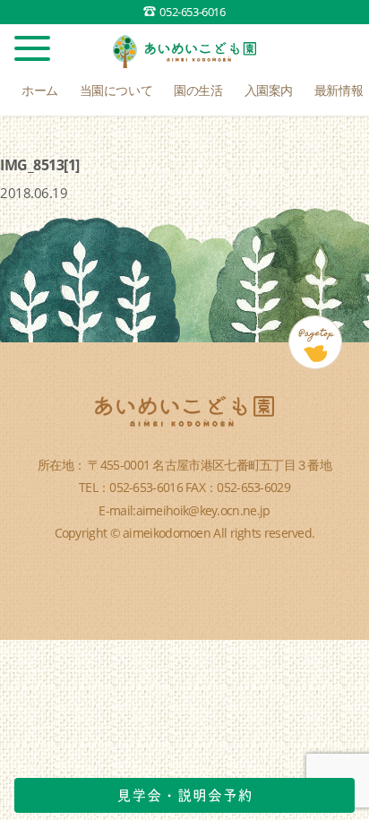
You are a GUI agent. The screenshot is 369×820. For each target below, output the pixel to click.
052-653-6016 (192, 12)
